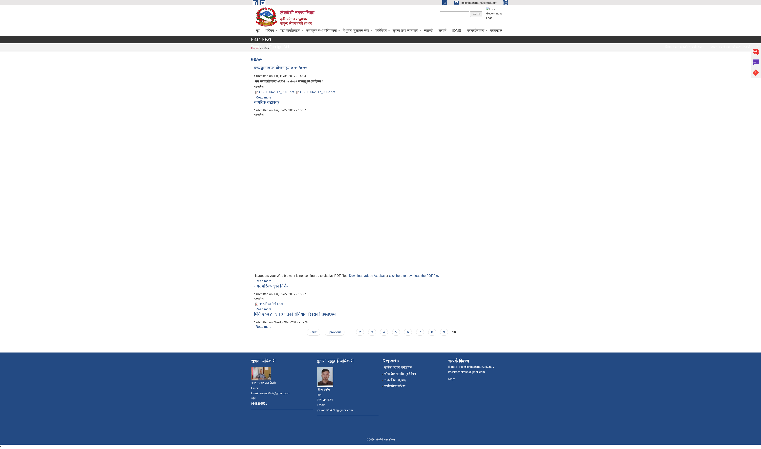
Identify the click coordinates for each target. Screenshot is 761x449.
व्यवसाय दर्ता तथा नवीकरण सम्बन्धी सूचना (725, 47)
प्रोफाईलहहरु (475, 30)
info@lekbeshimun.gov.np (475, 366)
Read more (263, 97)
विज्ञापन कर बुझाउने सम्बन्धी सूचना (675, 47)
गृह (258, 30)
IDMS (456, 30)
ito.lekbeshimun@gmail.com (466, 372)
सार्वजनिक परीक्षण (394, 386)
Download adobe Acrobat (367, 275)
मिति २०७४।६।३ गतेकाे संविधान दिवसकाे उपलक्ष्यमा (295, 314)
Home (255, 48)
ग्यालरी (428, 30)
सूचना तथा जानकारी (405, 30)
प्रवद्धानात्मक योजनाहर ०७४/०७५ (281, 67)
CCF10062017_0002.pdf (317, 92)
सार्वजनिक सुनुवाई (395, 380)
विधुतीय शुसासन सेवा (356, 30)
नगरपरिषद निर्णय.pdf (271, 304)
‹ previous (334, 332)
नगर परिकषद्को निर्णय (271, 286)
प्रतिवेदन (381, 30)
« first (313, 332)
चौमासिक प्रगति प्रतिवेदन (400, 374)
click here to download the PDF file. (414, 275)
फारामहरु (496, 30)
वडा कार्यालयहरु (290, 30)
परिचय (270, 30)
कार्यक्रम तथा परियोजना (321, 30)
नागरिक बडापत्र (266, 102)
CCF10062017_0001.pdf (276, 92)
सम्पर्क (442, 30)
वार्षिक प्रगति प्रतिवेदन (398, 367)
